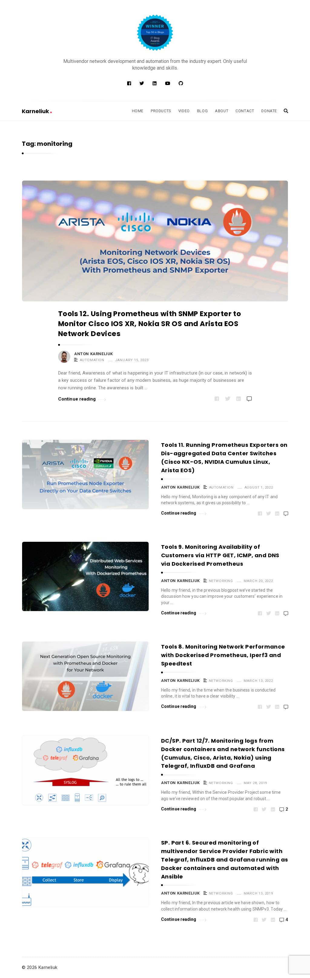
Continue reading (77, 399)
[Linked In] (155, 83)
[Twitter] (142, 83)
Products (161, 111)
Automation (92, 360)
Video (184, 111)
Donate (269, 111)
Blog (202, 111)
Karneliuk (36, 111)
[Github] (181, 83)
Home (137, 111)
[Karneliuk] (155, 33)
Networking (221, 581)
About (221, 111)
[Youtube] (167, 83)
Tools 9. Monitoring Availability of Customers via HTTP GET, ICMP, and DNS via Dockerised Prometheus (220, 555)
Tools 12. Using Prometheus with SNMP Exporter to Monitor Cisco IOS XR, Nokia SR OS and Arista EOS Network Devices (149, 324)
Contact (245, 111)
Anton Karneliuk (93, 354)
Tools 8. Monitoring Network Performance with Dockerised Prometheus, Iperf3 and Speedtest (223, 655)
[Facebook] (129, 83)
